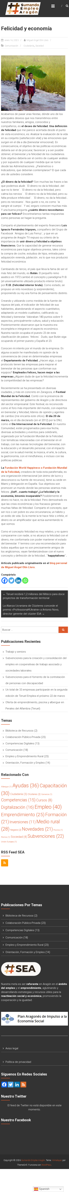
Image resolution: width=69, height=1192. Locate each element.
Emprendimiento (23, 814)
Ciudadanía (29, 46)
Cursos (44, 800)
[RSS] (4, 862)
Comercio (46, 794)
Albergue (6, 787)
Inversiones (23, 822)
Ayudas (25, 785)
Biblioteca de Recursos (19, 730)
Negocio (15, 829)
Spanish (43, 1188)
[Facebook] (4, 580)
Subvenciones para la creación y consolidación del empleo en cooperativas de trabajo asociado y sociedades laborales (36, 664)
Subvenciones (46, 836)
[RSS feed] (23, 1084)
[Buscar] (63, 630)
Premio (5, 837)
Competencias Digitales (19, 743)
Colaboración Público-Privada (22, 737)
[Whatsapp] (25, 580)
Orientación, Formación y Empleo (25, 762)
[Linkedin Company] (17, 1084)
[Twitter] (11, 580)
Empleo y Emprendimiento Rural (24, 756)
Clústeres (34, 794)
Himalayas (57, 1160)
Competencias (18, 799)
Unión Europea (9, 842)
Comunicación (11, 46)
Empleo (48, 807)
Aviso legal (11, 1048)
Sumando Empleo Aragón (33, 1160)
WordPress (46, 1165)
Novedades (37, 829)
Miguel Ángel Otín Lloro (37, 40)
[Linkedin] (18, 580)
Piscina (58, 830)
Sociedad (39, 46)
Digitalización (17, 807)
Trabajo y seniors (15, 651)
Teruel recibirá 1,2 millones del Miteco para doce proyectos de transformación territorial (34, 596)
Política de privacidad (18, 1062)
